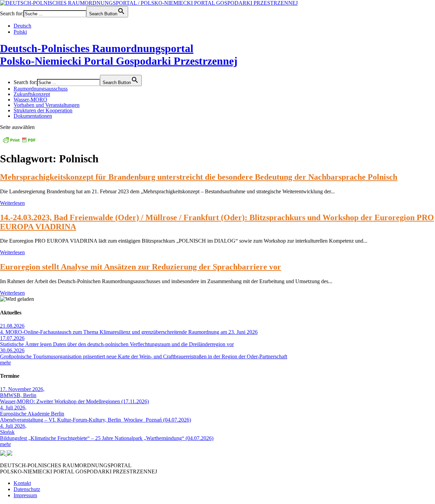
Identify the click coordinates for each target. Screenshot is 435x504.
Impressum (25, 495)
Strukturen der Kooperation (43, 110)
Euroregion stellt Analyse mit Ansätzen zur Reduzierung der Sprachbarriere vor (140, 266)
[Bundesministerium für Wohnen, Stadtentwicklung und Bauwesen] (3, 454)
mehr (5, 362)
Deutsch (22, 26)
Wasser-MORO (30, 99)
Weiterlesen (12, 203)
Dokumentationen (33, 116)
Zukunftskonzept (32, 94)
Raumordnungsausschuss (41, 89)
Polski (20, 32)
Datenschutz (27, 489)
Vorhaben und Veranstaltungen (47, 105)
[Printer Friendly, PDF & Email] (19, 142)
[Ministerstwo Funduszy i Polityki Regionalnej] (9, 454)
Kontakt (22, 483)
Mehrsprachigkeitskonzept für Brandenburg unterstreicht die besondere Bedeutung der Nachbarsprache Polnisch (198, 177)
